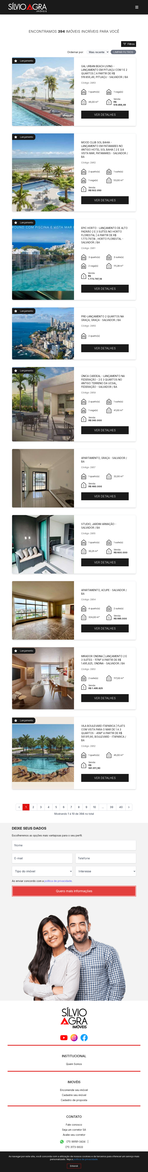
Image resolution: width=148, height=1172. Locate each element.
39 (111, 807)
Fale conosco (74, 1124)
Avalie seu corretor (74, 1134)
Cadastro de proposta (74, 1100)
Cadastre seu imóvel (74, 1095)
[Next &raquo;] (128, 807)
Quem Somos (74, 1063)
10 (94, 807)
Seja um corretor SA (74, 1129)
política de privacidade (58, 880)
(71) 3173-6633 (74, 1147)
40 (121, 807)
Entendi (74, 1166)
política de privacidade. (85, 1159)
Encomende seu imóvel (74, 1089)
